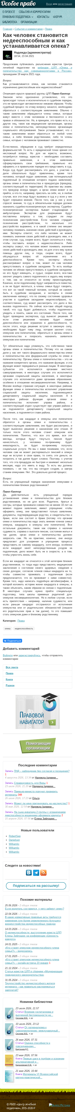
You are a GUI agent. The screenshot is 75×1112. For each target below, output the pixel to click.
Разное (10, 685)
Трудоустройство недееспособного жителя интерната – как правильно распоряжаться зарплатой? (30, 987)
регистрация (65, 4)
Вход (49, 4)
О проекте (8, 12)
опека (7, 628)
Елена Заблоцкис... (45, 818)
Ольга (35, 798)
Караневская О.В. (24, 1065)
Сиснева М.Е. (22, 1018)
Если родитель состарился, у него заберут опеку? (34, 908)
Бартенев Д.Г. (22, 1049)
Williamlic (14, 844)
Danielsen (14, 840)
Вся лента (12, 667)
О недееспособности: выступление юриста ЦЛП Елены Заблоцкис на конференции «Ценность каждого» (33, 936)
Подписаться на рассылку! (36, 886)
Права (48, 29)
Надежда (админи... (46, 777)
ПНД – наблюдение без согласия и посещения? (41, 771)
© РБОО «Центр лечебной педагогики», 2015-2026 (21, 1106)
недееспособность (24, 628)
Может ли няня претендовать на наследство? (41, 803)
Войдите (8, 655)
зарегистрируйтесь (29, 655)
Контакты (43, 17)
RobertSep (15, 836)
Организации (29, 22)
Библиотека (9, 22)
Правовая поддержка (16, 17)
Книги (9, 679)
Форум (57, 17)
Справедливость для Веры (30, 783)
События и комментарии (34, 12)
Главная (7, 29)
